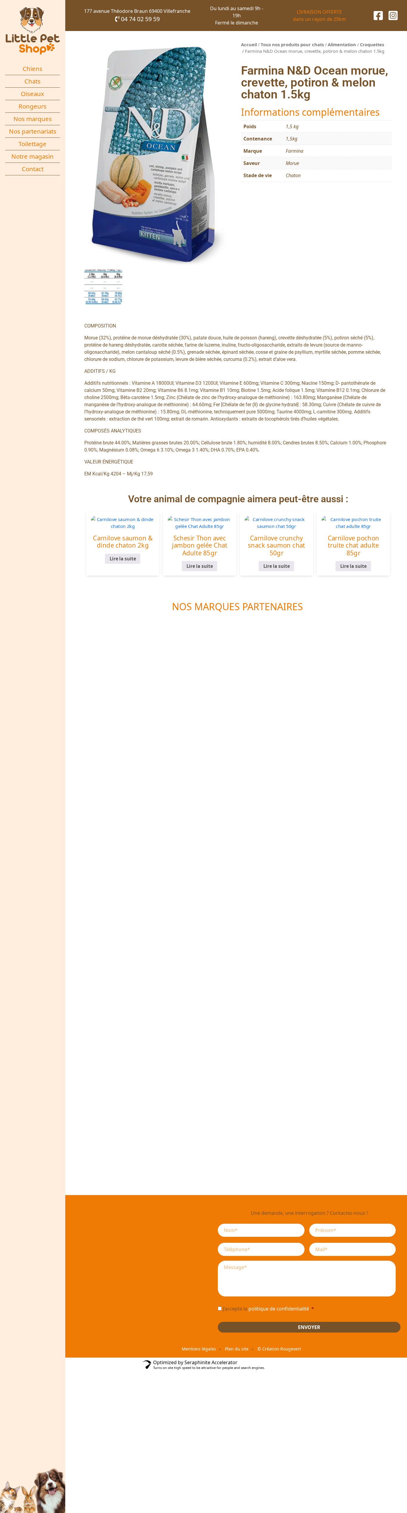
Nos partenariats (32, 131)
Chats (32, 81)
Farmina (294, 151)
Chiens (32, 68)
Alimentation (342, 44)
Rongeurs (32, 106)
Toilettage (32, 144)
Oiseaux (32, 93)
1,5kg (291, 138)
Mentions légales (199, 1349)
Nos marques (32, 119)
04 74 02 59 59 (139, 19)
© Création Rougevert (279, 1349)
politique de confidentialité (278, 1308)
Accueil (249, 44)
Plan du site (236, 1349)
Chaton (293, 175)
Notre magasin (32, 156)
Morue (292, 163)
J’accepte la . (268, 1308)
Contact (33, 169)
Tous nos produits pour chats (292, 44)
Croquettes (372, 44)
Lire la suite (123, 559)
